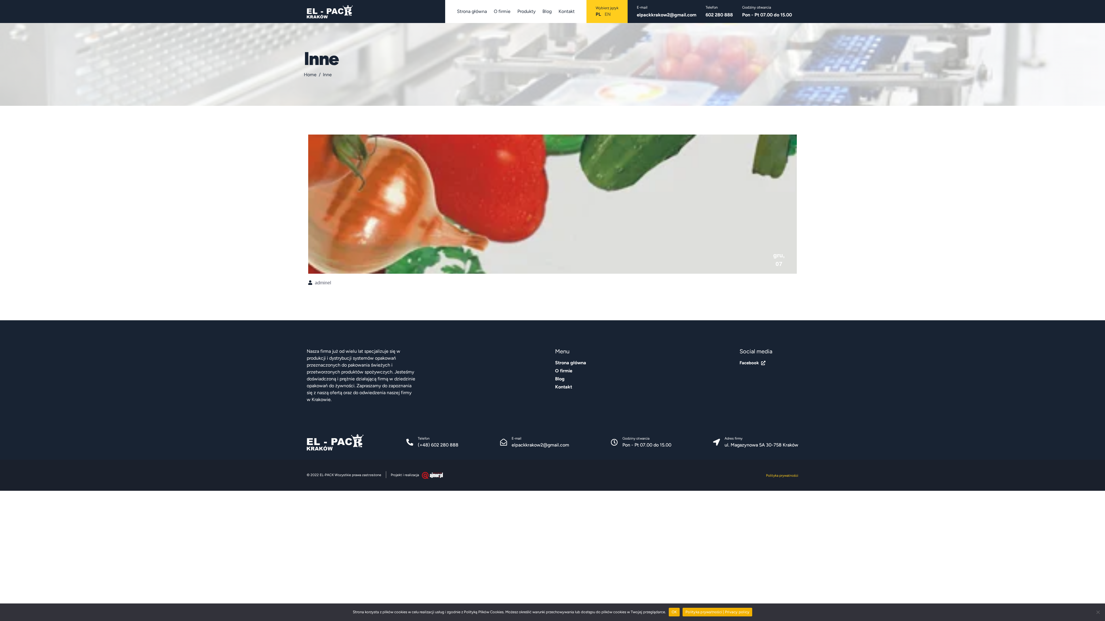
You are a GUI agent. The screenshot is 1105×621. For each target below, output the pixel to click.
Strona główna (472, 11)
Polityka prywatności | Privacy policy (717, 612)
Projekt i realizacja (405, 475)
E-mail (516, 438)
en (608, 14)
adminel (323, 282)
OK (674, 612)
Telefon (424, 438)
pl (598, 14)
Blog (547, 11)
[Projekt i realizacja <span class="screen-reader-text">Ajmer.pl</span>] (432, 475)
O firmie (502, 11)
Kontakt (567, 11)
